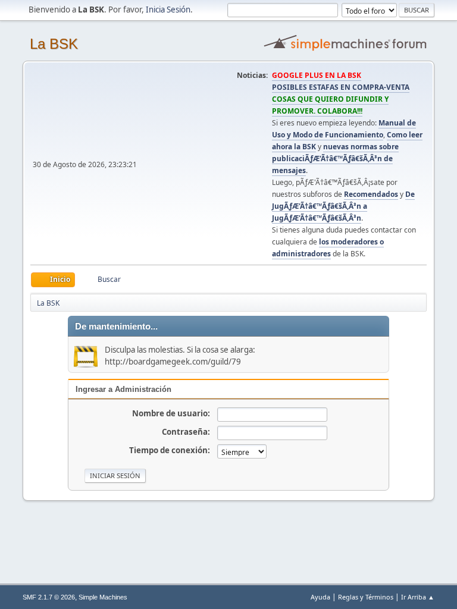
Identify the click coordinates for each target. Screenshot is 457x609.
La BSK (54, 44)
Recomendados (371, 194)
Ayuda (320, 596)
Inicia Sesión (168, 9)
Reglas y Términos (365, 596)
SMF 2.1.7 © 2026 (49, 597)
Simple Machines (103, 597)
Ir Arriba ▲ (417, 596)
